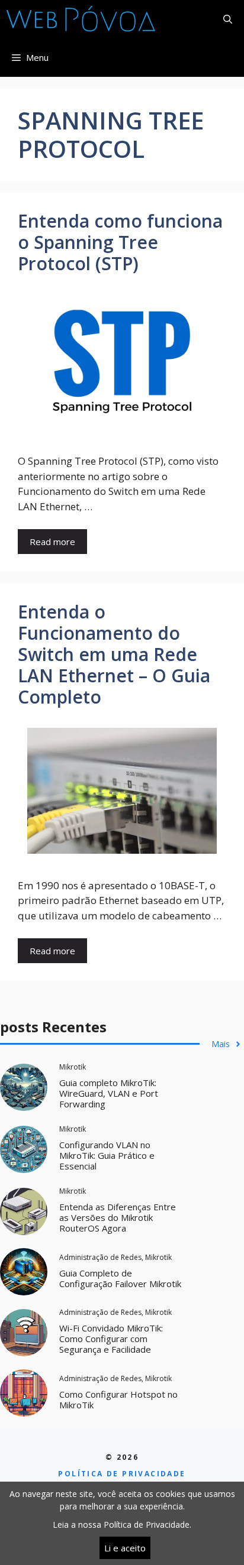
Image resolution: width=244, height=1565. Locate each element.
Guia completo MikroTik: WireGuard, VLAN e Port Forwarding (108, 1093)
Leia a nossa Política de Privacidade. (122, 1524)
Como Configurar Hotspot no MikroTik (118, 1399)
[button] (227, 19)
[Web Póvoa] (81, 19)
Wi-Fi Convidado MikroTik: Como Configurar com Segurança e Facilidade (111, 1338)
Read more (52, 541)
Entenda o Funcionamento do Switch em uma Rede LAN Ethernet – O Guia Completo (114, 654)
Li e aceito (125, 1548)
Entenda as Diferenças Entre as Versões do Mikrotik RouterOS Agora (117, 1217)
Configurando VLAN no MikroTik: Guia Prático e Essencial (107, 1155)
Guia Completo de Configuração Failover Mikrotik (120, 1278)
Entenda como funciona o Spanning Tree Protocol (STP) (120, 242)
